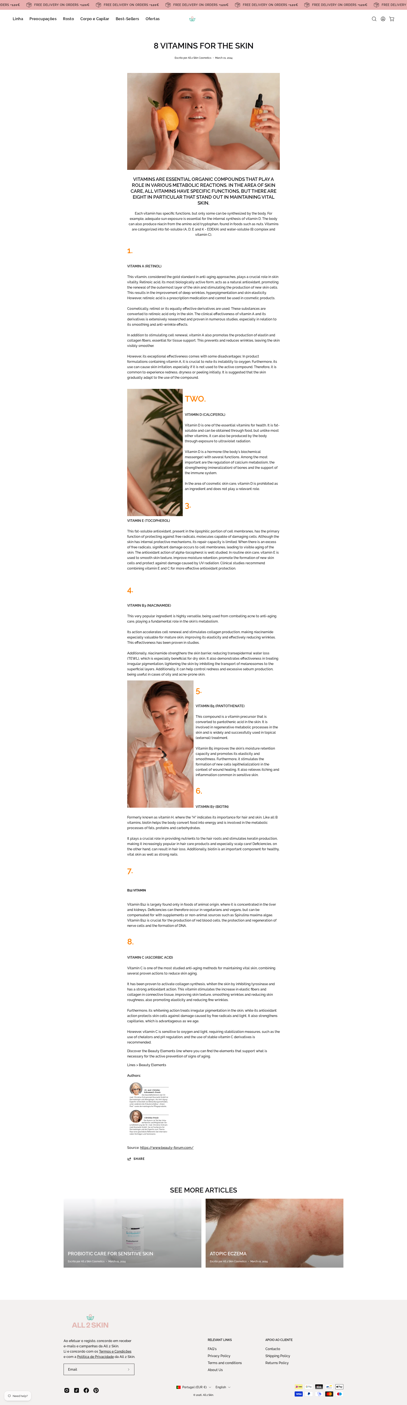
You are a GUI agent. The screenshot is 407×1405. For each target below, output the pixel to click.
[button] (374, 18)
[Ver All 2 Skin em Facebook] (86, 1390)
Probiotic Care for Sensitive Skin (110, 1253)
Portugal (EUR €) (194, 1387)
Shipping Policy (277, 1356)
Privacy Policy (219, 1356)
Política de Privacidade (95, 1357)
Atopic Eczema (228, 1253)
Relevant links (220, 1340)
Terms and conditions (225, 1363)
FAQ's (212, 1349)
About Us (215, 1370)
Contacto (272, 1349)
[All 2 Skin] (203, 19)
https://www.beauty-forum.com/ (167, 1148)
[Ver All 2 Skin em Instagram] (67, 1390)
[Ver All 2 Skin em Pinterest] (96, 1390)
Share (139, 1159)
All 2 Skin (208, 1395)
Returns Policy (277, 1363)
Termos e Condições (115, 1351)
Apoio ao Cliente (279, 1340)
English (221, 1387)
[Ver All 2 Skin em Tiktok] (76, 1390)
